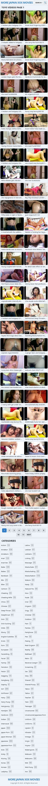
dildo (5, 628)
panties (29, 628)
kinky (4, 754)
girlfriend (6, 693)
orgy (28, 610)
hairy (5, 697)
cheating (6, 593)
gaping (5, 684)
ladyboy (6, 771)
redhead (30, 654)
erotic (5, 641)
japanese (6, 741)
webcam (30, 754)
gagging (6, 676)
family (5, 663)
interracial (7, 724)
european (6, 650)
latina (29, 545)
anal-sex (6, 563)
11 (23, 535)
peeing (29, 641)
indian (5, 719)
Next (29, 535)
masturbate (31, 567)
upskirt (29, 728)
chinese (6, 606)
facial (5, 658)
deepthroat (7, 615)
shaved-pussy (32, 684)
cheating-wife (8, 597)
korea (5, 763)
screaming (30, 667)
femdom (6, 667)
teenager (30, 706)
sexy (28, 676)
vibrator (30, 732)
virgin (29, 741)
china (5, 602)
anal (5, 558)
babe (5, 567)
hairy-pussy (7, 702)
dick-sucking (8, 623)
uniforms (30, 724)
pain (28, 623)
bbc (4, 580)
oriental (30, 615)
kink (4, 750)
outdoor (30, 619)
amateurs (6, 554)
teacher (29, 697)
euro (4, 645)
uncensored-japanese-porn (35, 715)
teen (29, 702)
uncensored (31, 710)
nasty (29, 584)
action (5, 545)
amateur (6, 549)
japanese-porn (8, 745)
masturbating (32, 571)
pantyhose (31, 632)
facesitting (6, 654)
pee (28, 636)
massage (30, 563)
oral (28, 602)
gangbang (7, 680)
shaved (29, 680)
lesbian (29, 549)
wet (28, 763)
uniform (30, 719)
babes (5, 571)
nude (29, 597)
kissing (5, 758)
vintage (29, 737)
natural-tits (31, 589)
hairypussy (7, 706)
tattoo (29, 693)
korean (5, 767)
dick (4, 619)
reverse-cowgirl (33, 663)
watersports (31, 750)
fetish (5, 671)
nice (28, 593)
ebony (5, 632)
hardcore (7, 715)
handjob (6, 710)
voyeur (29, 745)
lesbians (30, 554)
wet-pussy (31, 767)
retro (28, 658)
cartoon (5, 589)
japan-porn (7, 732)
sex (28, 671)
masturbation (32, 576)
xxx (28, 771)
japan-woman (8, 737)
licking (29, 558)
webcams (30, 758)
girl (4, 689)
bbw (4, 584)
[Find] (45, 2)
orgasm (30, 606)
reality (29, 650)
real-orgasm (32, 645)
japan (5, 728)
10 (18, 535)
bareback (6, 576)
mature (29, 580)
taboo (29, 689)
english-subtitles (9, 636)
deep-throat (8, 610)
